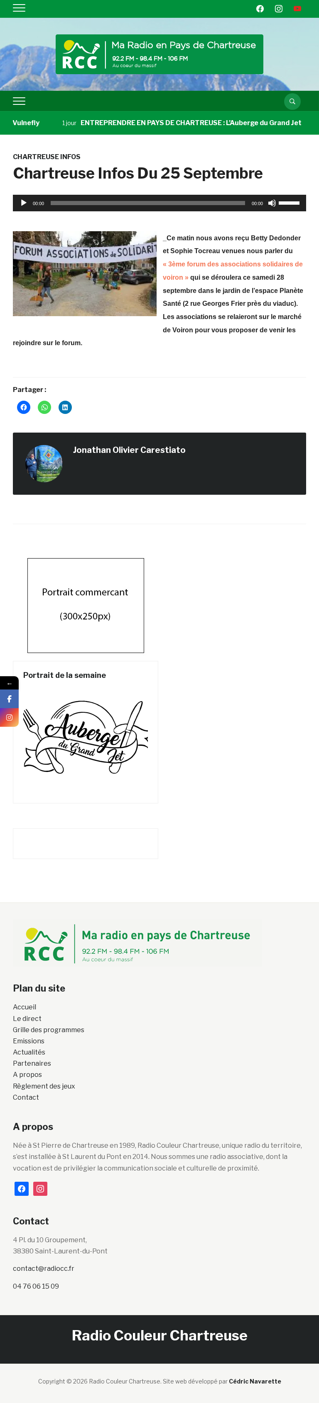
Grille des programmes (48, 1030)
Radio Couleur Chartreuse (160, 1335)
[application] (160, 203)
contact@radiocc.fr (43, 1268)
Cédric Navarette (255, 1381)
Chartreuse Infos (47, 157)
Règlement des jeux (44, 1086)
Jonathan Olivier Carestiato (129, 450)
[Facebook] (9, 698)
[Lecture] (24, 203)
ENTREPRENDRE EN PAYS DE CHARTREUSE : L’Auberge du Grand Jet (177, 123)
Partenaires (32, 1063)
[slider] (290, 202)
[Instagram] (9, 717)
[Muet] (272, 203)
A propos (27, 1075)
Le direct (27, 1019)
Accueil (24, 1007)
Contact (26, 1097)
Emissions (28, 1041)
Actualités (29, 1052)
